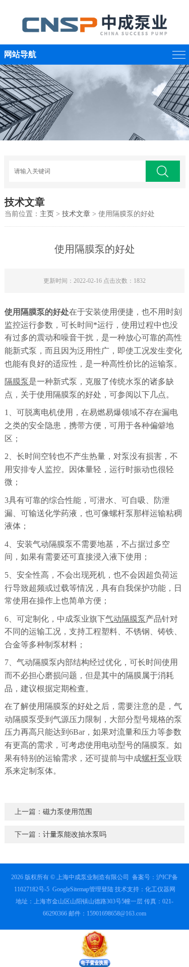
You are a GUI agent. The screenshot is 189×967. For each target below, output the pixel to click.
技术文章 (76, 214)
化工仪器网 (160, 889)
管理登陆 (101, 889)
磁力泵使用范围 (67, 812)
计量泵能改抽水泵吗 (74, 834)
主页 (47, 214)
